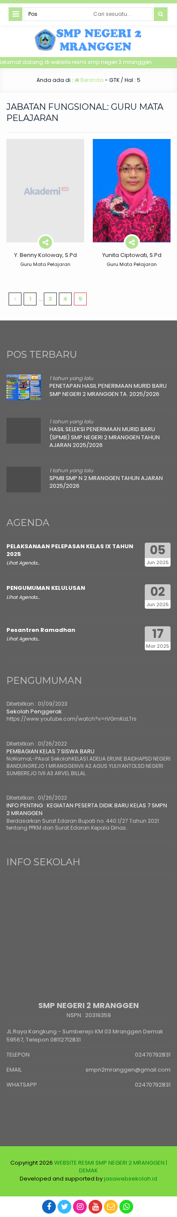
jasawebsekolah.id (130, 1179)
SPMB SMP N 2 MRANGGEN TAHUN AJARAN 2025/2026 (106, 482)
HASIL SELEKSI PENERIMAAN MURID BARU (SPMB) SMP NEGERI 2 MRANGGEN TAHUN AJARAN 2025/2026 (104, 437)
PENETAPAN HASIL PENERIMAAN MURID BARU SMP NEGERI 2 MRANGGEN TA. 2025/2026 (108, 390)
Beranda (91, 80)
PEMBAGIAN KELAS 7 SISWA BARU (50, 751)
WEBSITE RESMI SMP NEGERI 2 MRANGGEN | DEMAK (110, 1167)
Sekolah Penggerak (34, 711)
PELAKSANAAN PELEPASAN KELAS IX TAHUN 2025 (69, 550)
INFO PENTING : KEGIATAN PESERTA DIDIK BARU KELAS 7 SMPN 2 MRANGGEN (86, 809)
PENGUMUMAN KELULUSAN (45, 588)
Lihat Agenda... (23, 562)
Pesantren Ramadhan (40, 630)
